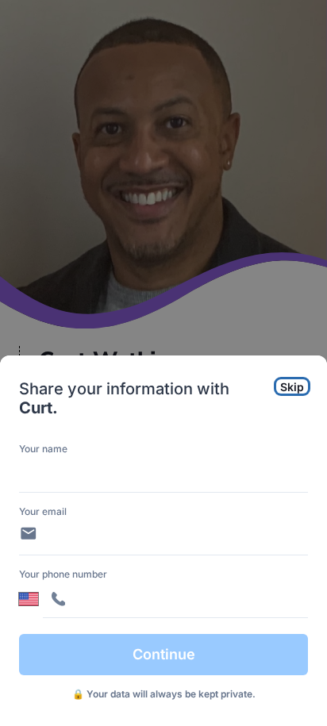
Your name (43, 449)
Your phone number (63, 574)
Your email (43, 511)
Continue (164, 654)
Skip (292, 387)
